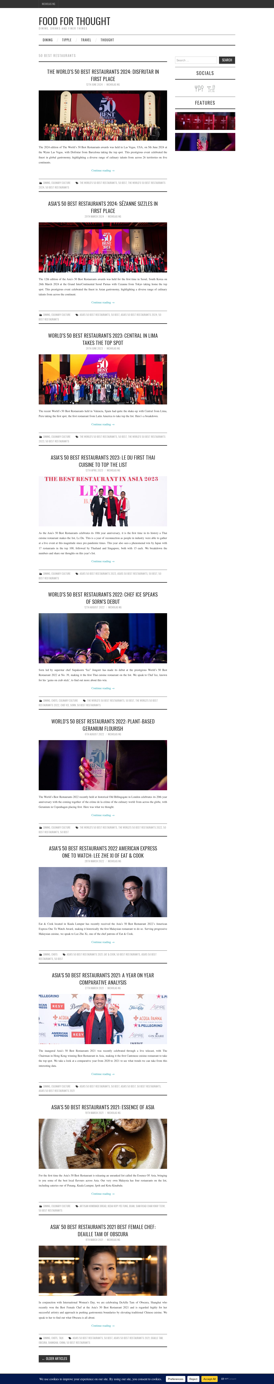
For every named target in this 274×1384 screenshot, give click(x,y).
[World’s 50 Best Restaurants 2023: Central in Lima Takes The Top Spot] (103, 379)
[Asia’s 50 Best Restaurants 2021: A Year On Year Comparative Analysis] (103, 1019)
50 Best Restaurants (57, 187)
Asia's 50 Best (128, 1086)
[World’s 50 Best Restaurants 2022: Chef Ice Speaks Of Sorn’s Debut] (103, 638)
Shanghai (53, 1342)
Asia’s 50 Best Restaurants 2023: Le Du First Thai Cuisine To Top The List (103, 460)
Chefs (54, 700)
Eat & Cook (109, 954)
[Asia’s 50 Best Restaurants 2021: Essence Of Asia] (103, 1144)
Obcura (43, 1342)
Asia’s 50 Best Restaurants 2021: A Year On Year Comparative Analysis (103, 978)
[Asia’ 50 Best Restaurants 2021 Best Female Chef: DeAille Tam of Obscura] (103, 1271)
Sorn (73, 705)
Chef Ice (65, 705)
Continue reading (103, 170)
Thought (107, 39)
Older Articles (54, 1358)
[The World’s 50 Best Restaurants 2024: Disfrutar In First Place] (103, 115)
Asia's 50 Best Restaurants (95, 315)
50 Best (122, 183)
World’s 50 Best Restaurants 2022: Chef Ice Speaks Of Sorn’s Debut (103, 597)
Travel (86, 39)
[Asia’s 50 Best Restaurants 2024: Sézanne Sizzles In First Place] (103, 247)
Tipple (67, 39)
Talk (61, 1338)
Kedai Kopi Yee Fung (118, 1206)
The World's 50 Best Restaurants (98, 183)
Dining (48, 39)
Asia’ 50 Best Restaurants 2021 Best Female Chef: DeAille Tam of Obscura (102, 1230)
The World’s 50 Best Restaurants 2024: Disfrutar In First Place (103, 75)
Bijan (132, 1206)
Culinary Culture (60, 183)
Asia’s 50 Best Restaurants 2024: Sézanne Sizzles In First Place (103, 207)
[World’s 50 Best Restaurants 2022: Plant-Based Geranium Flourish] (103, 765)
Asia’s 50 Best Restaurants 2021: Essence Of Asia (102, 1107)
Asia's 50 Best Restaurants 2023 (98, 573)
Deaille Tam (157, 1338)
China (62, 1342)
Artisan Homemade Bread (93, 1206)
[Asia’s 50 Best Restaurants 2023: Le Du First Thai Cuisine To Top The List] (103, 501)
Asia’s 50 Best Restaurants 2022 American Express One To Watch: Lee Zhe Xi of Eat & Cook (103, 851)
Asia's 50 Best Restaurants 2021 (85, 954)
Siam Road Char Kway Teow (150, 1206)
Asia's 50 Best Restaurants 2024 (139, 315)
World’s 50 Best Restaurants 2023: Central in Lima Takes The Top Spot (103, 338)
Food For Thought (74, 21)
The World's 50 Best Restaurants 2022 (140, 827)
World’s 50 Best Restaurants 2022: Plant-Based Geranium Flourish (103, 724)
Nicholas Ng (48, 4)
